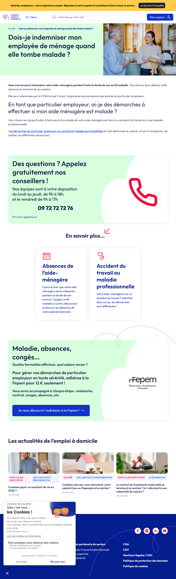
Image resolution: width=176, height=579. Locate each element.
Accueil (11, 28)
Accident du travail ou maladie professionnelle (115, 276)
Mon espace (157, 17)
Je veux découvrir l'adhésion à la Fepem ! (49, 410)
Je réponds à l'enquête (152, 5)
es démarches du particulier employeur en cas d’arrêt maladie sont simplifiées (56, 131)
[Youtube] (165, 531)
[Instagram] (147, 531)
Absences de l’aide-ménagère (57, 272)
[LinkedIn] (156, 531)
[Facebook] (138, 531)
